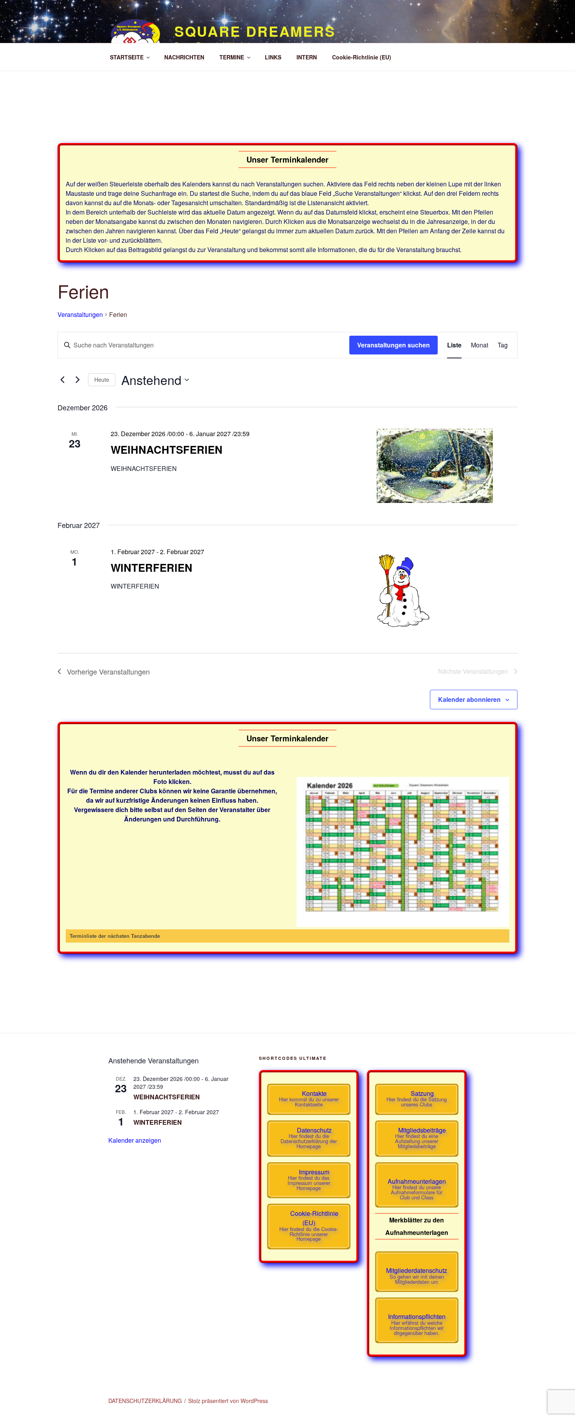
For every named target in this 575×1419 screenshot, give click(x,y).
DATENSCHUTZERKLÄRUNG (145, 1401)
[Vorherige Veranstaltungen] (62, 380)
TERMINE (231, 57)
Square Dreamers (255, 31)
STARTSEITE (127, 57)
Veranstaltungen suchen (393, 344)
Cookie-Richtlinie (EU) (361, 57)
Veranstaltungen (80, 314)
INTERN (306, 57)
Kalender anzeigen (134, 1140)
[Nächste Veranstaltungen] (77, 380)
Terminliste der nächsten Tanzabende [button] (115, 935)
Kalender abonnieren (469, 699)
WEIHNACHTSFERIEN (167, 449)
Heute (101, 379)
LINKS (273, 57)
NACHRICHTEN (184, 57)
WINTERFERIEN (151, 567)
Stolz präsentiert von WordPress (228, 1401)
